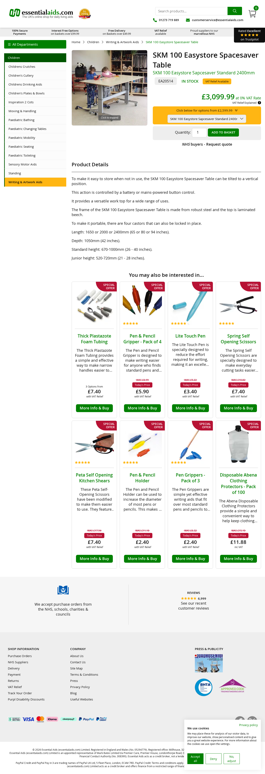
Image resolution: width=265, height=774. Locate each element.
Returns (13, 681)
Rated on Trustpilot (249, 35)
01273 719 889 (169, 20)
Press (74, 681)
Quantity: (183, 132)
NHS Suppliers (18, 662)
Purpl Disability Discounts (26, 699)
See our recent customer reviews (193, 606)
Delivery (14, 668)
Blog (73, 693)
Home (76, 42)
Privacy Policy (80, 687)
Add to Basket (223, 132)
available (160, 32)
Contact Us (78, 662)
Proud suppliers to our (204, 32)
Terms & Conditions (84, 674)
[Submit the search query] (235, 11)
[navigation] (35, 44)
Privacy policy (248, 725)
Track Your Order (20, 693)
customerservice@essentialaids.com (217, 20)
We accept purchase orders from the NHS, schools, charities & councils (63, 609)
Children (93, 42)
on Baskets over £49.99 (117, 32)
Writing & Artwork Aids (122, 42)
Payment (14, 674)
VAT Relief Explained (244, 102)
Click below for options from (204, 110)
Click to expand (109, 117)
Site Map (76, 668)
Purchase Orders (20, 656)
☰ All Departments (23, 44)
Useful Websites (81, 699)
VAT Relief (15, 687)
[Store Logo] (41, 13)
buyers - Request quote (207, 144)
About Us (76, 656)
